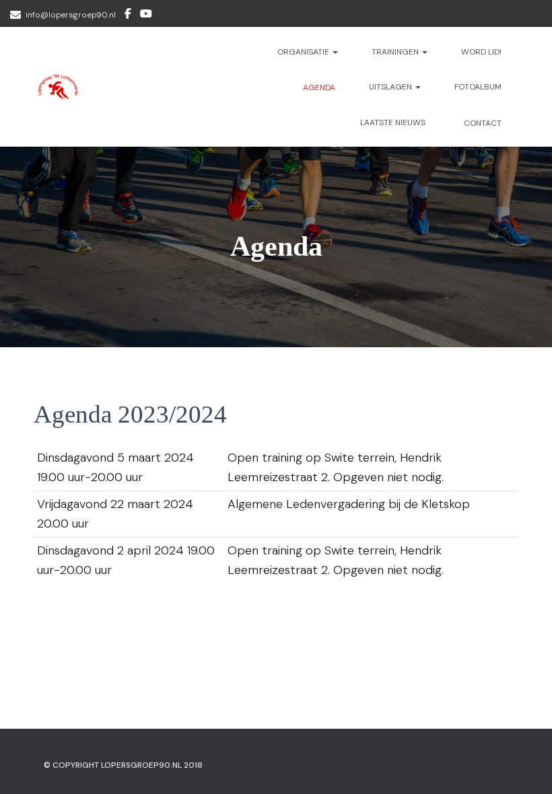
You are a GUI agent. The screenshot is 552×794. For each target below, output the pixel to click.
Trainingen (396, 51)
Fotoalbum (478, 86)
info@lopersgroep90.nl (71, 14)
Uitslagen (391, 86)
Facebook (128, 15)
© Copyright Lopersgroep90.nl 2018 (123, 765)
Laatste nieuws (392, 122)
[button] (334, 51)
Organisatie (304, 51)
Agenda (318, 87)
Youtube (146, 15)
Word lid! (481, 51)
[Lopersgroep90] (59, 87)
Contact (482, 123)
